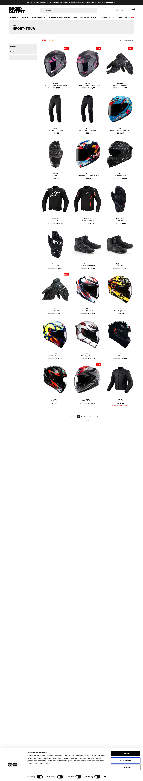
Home (14, 25)
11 (97, 416)
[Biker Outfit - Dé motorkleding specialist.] (17, 13)
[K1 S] (120, 334)
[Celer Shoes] (120, 244)
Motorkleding (13, 17)
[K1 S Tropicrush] (120, 289)
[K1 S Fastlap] (55, 379)
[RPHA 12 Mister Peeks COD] (120, 109)
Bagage (75, 17)
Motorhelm (24, 17)
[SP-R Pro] (120, 199)
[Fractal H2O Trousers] (55, 109)
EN (112, 10)
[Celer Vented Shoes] (87, 244)
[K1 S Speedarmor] (87, 334)
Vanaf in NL (38, 2)
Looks (127, 17)
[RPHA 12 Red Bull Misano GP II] (87, 154)
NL (109, 10)
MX (114, 17)
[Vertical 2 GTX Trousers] (87, 109)
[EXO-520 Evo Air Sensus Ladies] (55, 64)
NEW (51, 40)
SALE (44, 40)
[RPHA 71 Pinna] (87, 379)
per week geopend (60, 2)
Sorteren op (123, 40)
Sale (132, 17)
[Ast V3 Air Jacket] (87, 199)
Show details (109, 777)
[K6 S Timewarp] (87, 289)
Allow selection (125, 760)
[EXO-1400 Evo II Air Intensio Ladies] (87, 64)
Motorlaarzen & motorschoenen (59, 17)
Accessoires (106, 17)
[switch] (60, 776)
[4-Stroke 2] (55, 289)
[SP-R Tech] (55, 244)
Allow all (125, 753)
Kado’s (120, 17)
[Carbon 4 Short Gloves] (120, 64)
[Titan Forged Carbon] (120, 154)
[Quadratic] (120, 379)
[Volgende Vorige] (104, 416)
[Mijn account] (128, 11)
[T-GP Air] (55, 199)
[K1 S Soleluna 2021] (55, 334)
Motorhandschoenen (38, 17)
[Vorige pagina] (71, 416)
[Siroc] (55, 154)
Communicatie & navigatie (89, 17)
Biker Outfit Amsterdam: (88, 2)
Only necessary (125, 767)
